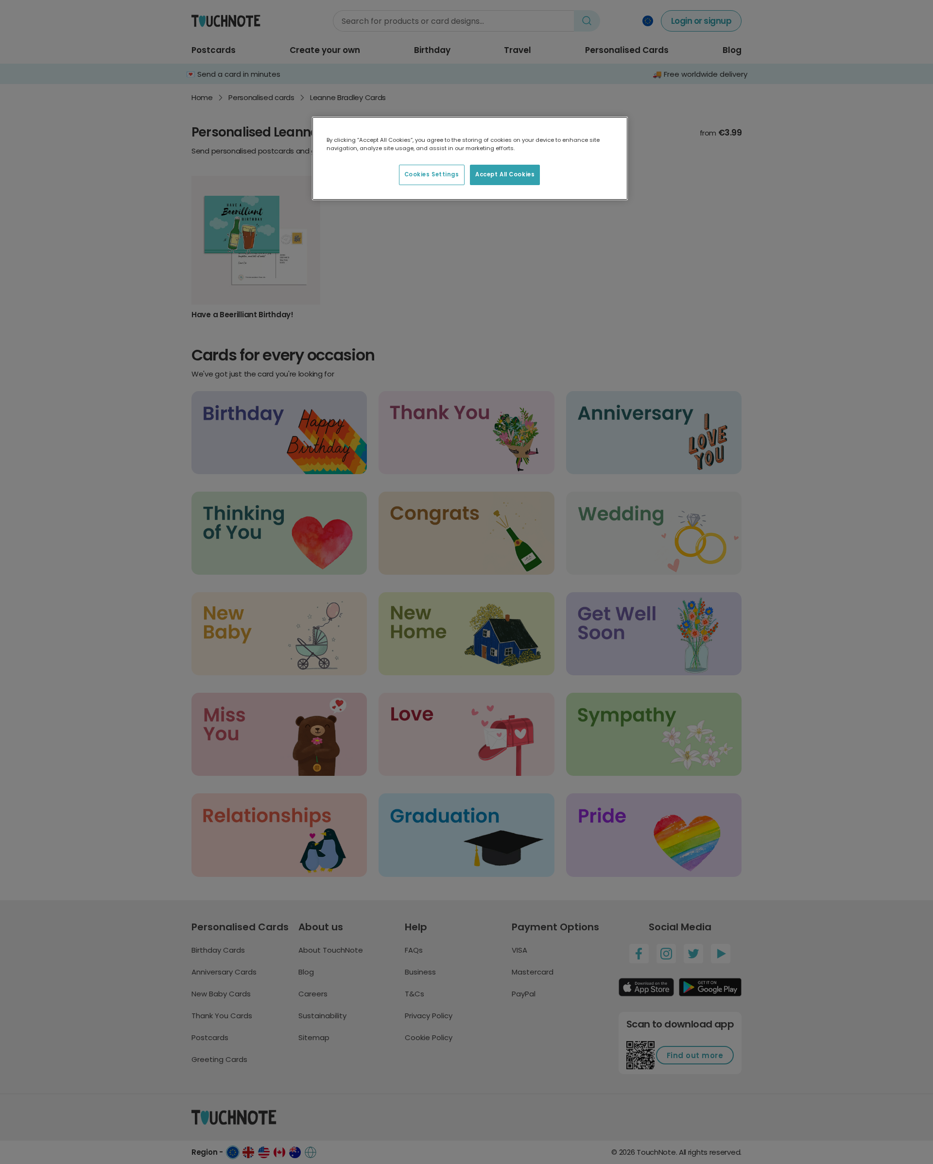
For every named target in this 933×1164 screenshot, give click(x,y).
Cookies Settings (431, 174)
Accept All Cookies (505, 174)
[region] (470, 158)
